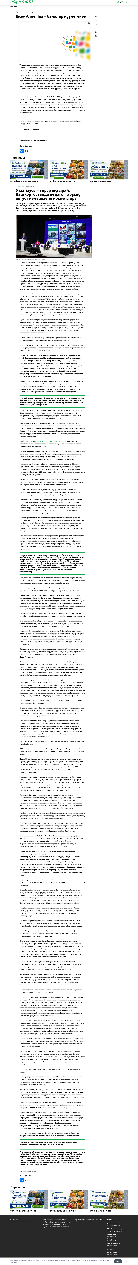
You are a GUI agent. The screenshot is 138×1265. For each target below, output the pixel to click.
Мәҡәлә (13, 7)
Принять (118, 1261)
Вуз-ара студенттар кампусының (50, 441)
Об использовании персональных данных (22, 1221)
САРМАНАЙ (21, 1)
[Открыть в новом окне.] (24, 151)
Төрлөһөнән (20, 12)
